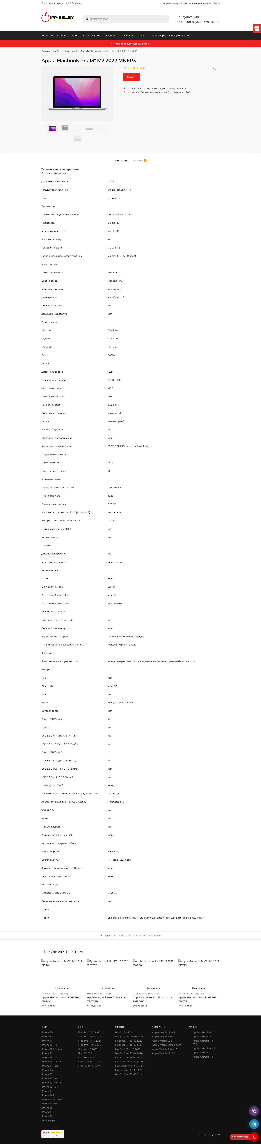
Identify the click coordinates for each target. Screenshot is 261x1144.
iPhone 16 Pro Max (51, 1061)
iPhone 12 (46, 1111)
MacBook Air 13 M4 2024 (129, 1053)
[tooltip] (257, 28)
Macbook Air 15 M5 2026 (128, 1040)
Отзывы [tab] (138, 160)
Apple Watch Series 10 (164, 1049)
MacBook (58, 51)
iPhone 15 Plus (49, 1086)
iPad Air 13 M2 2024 (89, 1065)
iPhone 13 (46, 1107)
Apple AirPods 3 (202, 1052)
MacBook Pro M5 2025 (127, 1049)
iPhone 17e (47, 1032)
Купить (131, 77)
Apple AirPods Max (203, 1056)
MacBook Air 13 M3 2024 (128, 1074)
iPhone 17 (46, 1040)
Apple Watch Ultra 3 (163, 1032)
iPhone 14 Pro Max (51, 1099)
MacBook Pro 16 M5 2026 (129, 1036)
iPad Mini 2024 (86, 1057)
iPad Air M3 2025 (87, 1049)
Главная (45, 51)
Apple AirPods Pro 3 (204, 1032)
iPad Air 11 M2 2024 (89, 1061)
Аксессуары (48, 1120)
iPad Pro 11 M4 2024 (89, 1044)
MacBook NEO (123, 1032)
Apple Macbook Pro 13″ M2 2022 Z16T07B (106, 999)
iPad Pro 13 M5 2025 (89, 1036)
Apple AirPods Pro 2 (204, 1048)
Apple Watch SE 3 (162, 1040)
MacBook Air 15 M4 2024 (129, 1057)
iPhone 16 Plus (49, 1065)
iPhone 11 (46, 1116)
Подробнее (62, 1012)
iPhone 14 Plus (49, 1103)
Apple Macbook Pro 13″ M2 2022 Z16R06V (152, 999)
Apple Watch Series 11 (164, 1036)
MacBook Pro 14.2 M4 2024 (130, 1061)
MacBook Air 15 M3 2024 (128, 1070)
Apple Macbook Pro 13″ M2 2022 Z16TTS (198, 999)
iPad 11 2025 (85, 1053)
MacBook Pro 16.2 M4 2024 (130, 1065)
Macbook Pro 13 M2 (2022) (79, 51)
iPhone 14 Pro (49, 1095)
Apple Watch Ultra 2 (163, 1053)
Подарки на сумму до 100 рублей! (132, 43)
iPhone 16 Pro (49, 1057)
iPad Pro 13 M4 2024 (89, 1040)
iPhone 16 (46, 1053)
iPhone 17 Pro (49, 1044)
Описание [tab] (121, 160)
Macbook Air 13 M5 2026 (128, 1044)
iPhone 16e (47, 1070)
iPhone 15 (46, 1074)
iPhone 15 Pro (49, 1078)
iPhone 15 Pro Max (51, 1082)
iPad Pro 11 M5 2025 (89, 1032)
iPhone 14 (46, 1091)
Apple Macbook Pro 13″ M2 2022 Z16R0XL (61, 999)
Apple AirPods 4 (202, 1036)
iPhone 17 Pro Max (51, 1049)
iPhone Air (47, 1036)
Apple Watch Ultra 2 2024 (166, 1044)
